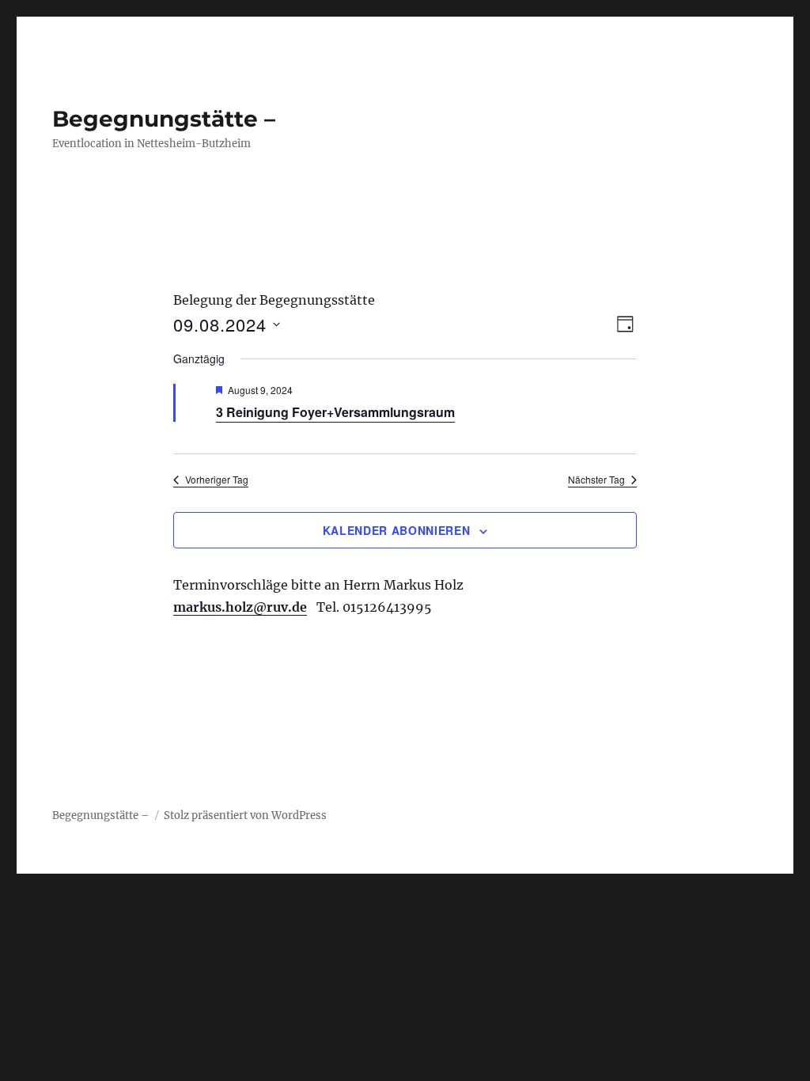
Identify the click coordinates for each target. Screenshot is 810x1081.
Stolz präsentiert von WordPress (245, 815)
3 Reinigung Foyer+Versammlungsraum (335, 412)
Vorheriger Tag (216, 479)
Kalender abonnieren (396, 530)
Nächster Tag (596, 479)
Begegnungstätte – (163, 118)
